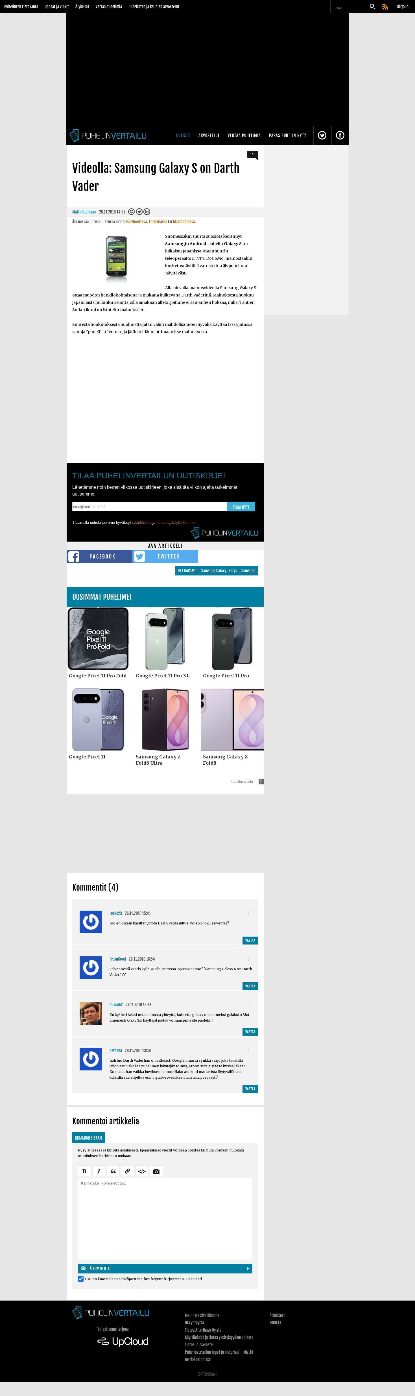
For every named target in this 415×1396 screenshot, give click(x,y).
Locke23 (116, 913)
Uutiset (183, 135)
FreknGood (118, 959)
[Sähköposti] (131, 213)
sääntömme (141, 522)
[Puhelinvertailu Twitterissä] (322, 136)
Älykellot (82, 6)
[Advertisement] (165, 833)
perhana (116, 1050)
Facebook (103, 556)
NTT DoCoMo (187, 570)
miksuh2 (116, 1004)
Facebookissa (136, 221)
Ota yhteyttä (194, 1322)
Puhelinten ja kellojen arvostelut (153, 6)
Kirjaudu (403, 6)
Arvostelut (209, 135)
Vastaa (250, 940)
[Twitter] (139, 213)
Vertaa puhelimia (109, 6)
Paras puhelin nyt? (287, 135)
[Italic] (99, 1170)
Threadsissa (158, 221)
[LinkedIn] (146, 213)
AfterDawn (277, 1315)
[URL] (127, 1170)
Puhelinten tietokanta (21, 6)
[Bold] (84, 1170)
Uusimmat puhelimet (102, 597)
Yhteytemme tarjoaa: (113, 1329)
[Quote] (113, 1170)
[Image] (156, 1170)
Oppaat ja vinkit (57, 6)
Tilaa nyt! (241, 507)
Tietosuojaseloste (199, 1344)
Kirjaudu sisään (88, 1138)
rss (385, 7)
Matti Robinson (84, 212)
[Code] (142, 1170)
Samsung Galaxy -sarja (219, 570)
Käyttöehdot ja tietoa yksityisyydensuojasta (219, 1337)
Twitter (169, 556)
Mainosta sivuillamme (202, 1315)
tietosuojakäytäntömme (175, 522)
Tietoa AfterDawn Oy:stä (203, 1330)
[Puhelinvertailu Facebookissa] (340, 136)
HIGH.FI (275, 1322)
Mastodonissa (184, 221)
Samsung (248, 570)
